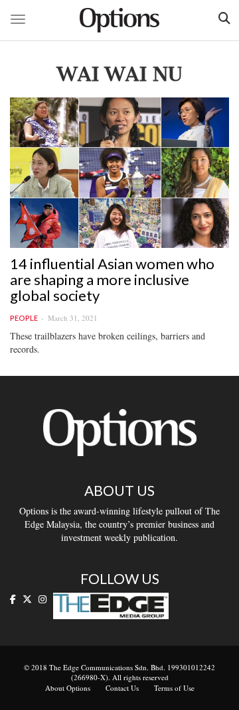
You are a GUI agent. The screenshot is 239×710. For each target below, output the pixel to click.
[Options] (119, 20)
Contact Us (122, 688)
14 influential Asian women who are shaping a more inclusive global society (112, 279)
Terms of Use (174, 688)
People (24, 318)
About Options (67, 688)
